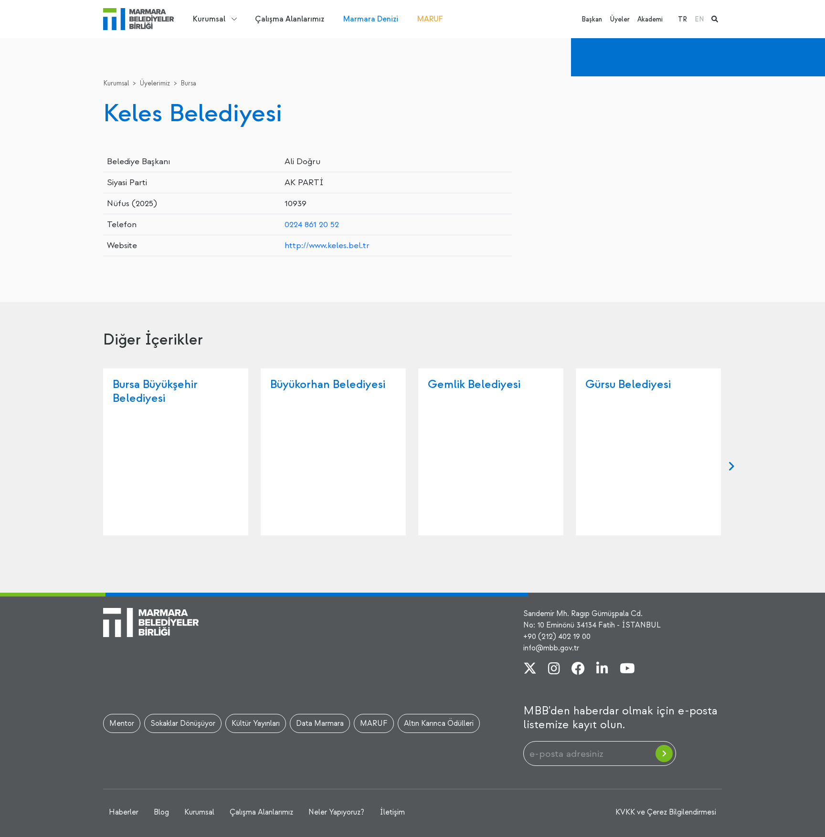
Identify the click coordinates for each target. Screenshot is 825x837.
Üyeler (620, 19)
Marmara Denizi (370, 19)
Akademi (650, 19)
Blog (161, 812)
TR (682, 19)
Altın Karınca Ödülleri (439, 723)
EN (699, 19)
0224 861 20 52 (312, 224)
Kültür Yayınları (256, 723)
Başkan (592, 19)
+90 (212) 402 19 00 (557, 636)
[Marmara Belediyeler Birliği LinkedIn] (602, 669)
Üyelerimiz (154, 83)
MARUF (430, 19)
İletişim (392, 812)
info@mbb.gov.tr (551, 648)
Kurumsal (209, 19)
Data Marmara (320, 723)
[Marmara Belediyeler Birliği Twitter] (530, 669)
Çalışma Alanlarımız (289, 19)
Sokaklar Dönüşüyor (182, 723)
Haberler (123, 812)
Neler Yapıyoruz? (336, 812)
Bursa (188, 83)
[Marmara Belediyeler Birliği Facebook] (578, 669)
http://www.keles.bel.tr (327, 245)
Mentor (121, 723)
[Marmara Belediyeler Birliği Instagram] (554, 669)
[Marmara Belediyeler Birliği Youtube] (627, 669)
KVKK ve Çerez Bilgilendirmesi (665, 812)
